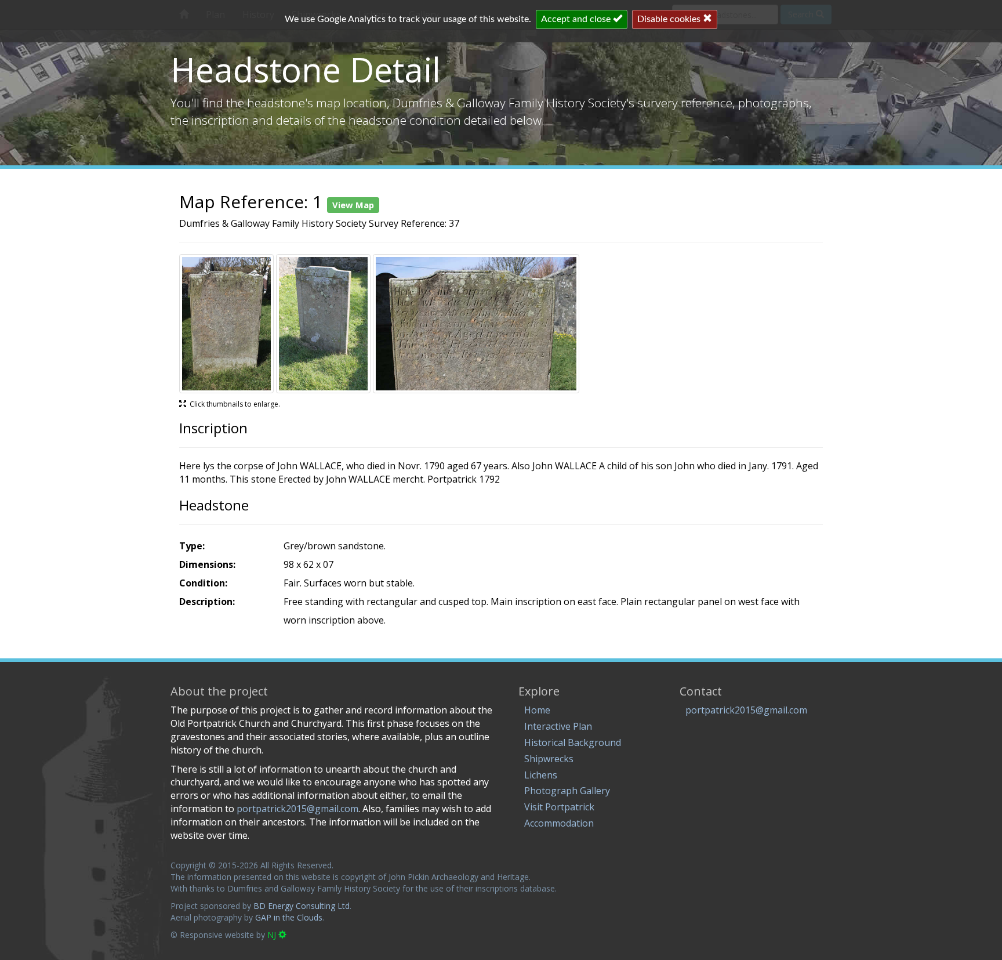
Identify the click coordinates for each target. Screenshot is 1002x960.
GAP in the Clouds (288, 917)
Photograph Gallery (567, 790)
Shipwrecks (548, 758)
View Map (353, 205)
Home (537, 710)
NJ (272, 934)
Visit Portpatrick (559, 806)
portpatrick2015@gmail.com (746, 710)
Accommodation (559, 823)
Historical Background (572, 742)
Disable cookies (670, 19)
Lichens (540, 775)
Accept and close (577, 19)
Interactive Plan (558, 726)
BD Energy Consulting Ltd (301, 905)
